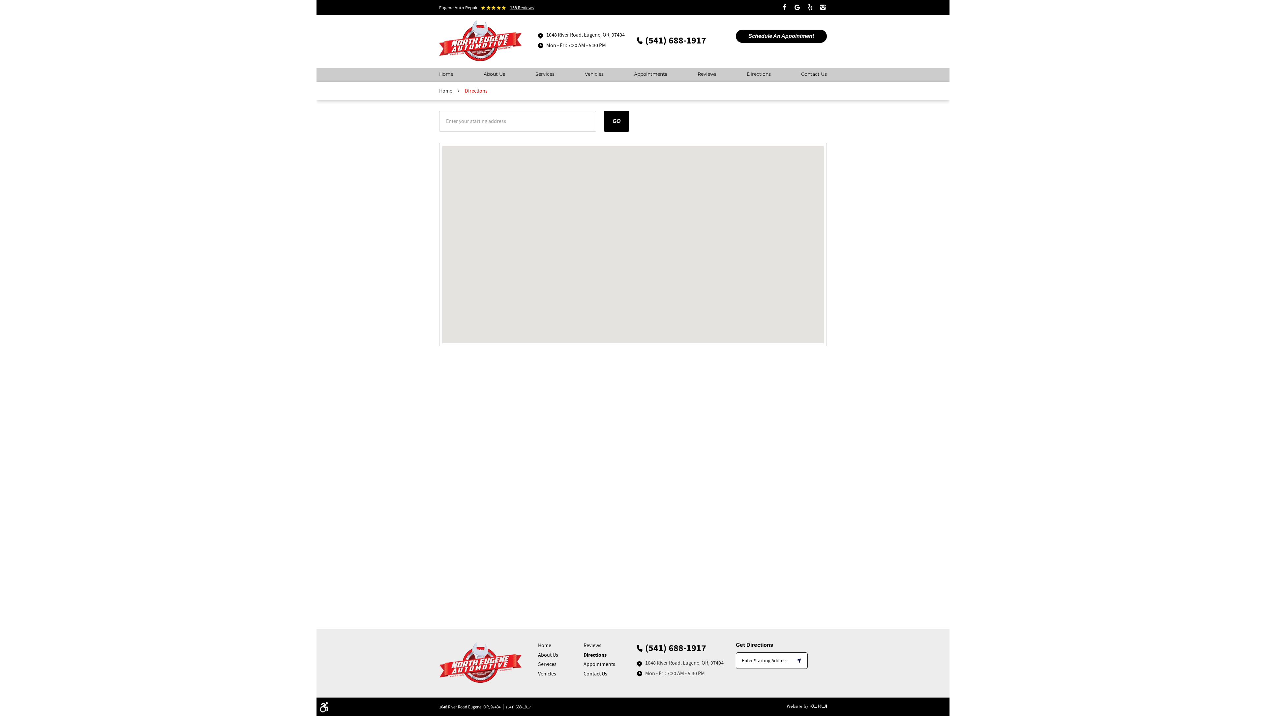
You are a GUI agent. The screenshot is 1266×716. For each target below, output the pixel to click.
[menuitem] (446, 75)
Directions (759, 74)
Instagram (823, 8)
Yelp (810, 8)
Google (797, 8)
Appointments (650, 74)
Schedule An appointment (781, 36)
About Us (494, 74)
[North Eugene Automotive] (480, 41)
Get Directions (754, 645)
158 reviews (522, 7)
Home (446, 74)
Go (616, 121)
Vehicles (594, 74)
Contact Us (814, 74)
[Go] (800, 660)
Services (545, 74)
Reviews (707, 74)
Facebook (784, 8)
